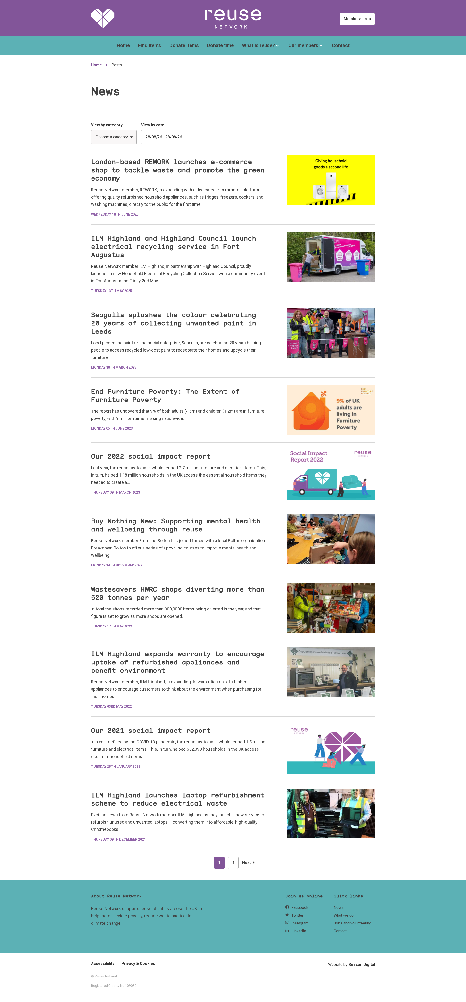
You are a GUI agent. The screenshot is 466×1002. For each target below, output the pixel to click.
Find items (149, 45)
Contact (341, 45)
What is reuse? (258, 45)
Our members (303, 45)
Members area (357, 19)
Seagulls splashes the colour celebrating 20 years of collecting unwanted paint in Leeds (173, 323)
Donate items (184, 45)
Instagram (299, 923)
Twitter (297, 915)
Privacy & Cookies (138, 963)
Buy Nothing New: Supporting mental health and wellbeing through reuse (175, 525)
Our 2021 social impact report (151, 730)
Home (123, 45)
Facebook (299, 907)
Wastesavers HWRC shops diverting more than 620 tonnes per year (177, 593)
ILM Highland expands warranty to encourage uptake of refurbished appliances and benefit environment (177, 662)
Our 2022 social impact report (151, 456)
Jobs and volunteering (352, 923)
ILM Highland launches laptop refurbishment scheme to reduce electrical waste (177, 799)
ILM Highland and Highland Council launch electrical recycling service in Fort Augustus (173, 247)
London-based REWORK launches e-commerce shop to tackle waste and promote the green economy (177, 170)
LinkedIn (298, 931)
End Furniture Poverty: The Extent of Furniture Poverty (165, 395)
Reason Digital (362, 964)
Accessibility (102, 963)
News (339, 907)
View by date (152, 125)
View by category (107, 125)
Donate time (220, 45)
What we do (344, 915)
